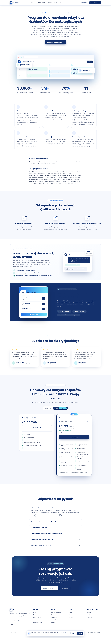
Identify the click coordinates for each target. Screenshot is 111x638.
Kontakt (71, 617)
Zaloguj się (84, 2)
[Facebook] (11, 620)
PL (78, 2)
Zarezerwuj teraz (33, 314)
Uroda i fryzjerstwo (56, 612)
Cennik (56, 2)
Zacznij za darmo (95, 2)
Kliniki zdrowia (54, 619)
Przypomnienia (37, 617)
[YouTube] (18, 620)
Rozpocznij (36, 427)
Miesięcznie (47, 408)
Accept (80, 633)
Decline (73, 633)
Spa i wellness (54, 617)
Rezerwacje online (38, 614)
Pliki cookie (89, 617)
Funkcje (33, 2)
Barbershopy (54, 614)
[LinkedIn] (14, 620)
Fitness (53, 622)
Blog (70, 614)
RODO (88, 619)
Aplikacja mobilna (37, 622)
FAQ (61, 2)
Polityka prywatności (92, 614)
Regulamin (89, 612)
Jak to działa (41, 2)
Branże (50, 2)
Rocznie (60, 408)
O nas (70, 612)
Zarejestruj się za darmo (54, 42)
